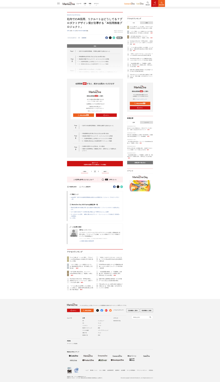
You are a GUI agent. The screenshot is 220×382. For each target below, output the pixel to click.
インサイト (85, 325)
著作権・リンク (93, 370)
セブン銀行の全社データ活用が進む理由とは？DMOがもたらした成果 (90, 212)
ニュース (78, 3)
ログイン (107, 115)
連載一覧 (84, 332)
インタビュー (101, 320)
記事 (85, 3)
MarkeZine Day (117, 320)
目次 (95, 46)
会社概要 (123, 370)
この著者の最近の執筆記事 (86, 241)
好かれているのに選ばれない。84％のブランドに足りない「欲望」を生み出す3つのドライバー (139, 128)
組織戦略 (84, 37)
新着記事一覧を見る (140, 162)
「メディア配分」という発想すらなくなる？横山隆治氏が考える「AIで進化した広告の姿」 (81, 266)
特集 (90, 3)
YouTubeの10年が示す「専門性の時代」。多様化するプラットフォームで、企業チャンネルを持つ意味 (81, 280)
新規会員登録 (84, 115)
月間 (146, 23)
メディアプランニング (103, 330)
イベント (96, 3)
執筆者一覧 (85, 335)
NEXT (105, 171)
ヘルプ (86, 370)
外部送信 (151, 370)
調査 (99, 328)
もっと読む (73, 218)
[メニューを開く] (58, 3)
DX (83, 320)
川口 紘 (74, 30)
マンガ (99, 323)
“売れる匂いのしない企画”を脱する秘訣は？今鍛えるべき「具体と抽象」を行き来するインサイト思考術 (111, 285)
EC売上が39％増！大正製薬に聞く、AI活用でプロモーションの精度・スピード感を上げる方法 (139, 148)
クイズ (99, 325)
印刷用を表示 (73, 187)
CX (83, 323)
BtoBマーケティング (87, 328)
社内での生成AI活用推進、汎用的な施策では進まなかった (94, 51)
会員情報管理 (110, 370)
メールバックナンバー (96, 111)
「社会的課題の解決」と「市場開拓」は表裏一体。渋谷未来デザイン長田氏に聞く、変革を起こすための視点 (110, 273)
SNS (99, 335)
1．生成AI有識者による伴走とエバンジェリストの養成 (97, 138)
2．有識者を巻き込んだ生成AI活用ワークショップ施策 (97, 141)
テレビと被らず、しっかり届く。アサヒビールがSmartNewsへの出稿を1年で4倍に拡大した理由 (81, 259)
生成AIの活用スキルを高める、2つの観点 (93, 146)
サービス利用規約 (131, 370)
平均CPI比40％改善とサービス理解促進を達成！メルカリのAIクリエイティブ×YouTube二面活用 (111, 266)
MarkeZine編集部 (82, 30)
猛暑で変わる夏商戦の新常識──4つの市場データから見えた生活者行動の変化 (110, 279)
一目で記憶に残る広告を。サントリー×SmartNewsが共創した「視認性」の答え (81, 272)
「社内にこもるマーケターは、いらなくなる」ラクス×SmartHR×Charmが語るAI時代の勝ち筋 (110, 259)
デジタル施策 (85, 330)
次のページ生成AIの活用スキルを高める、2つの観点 (95, 163)
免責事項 (117, 370)
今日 (134, 23)
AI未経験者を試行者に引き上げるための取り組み (92, 56)
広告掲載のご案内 (133, 310)
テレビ (99, 332)
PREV (84, 171)
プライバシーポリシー (142, 370)
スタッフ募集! (102, 370)
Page (72, 51)
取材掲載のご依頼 (146, 310)
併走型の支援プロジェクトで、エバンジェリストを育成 (94, 59)
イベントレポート (72, 37)
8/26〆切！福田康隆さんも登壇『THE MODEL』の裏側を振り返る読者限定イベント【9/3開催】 (140, 135)
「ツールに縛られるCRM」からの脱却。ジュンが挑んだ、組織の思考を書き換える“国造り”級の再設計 (81, 287)
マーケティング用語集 (72, 343)
